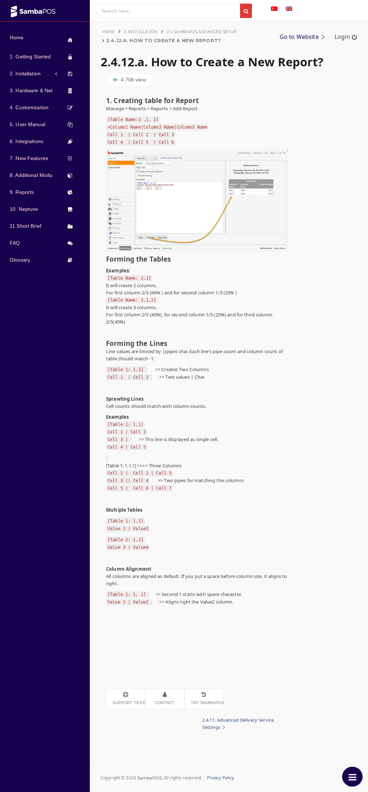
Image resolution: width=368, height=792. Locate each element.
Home (108, 31)
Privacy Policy (220, 777)
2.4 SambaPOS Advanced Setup (202, 31)
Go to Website (300, 37)
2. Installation (141, 31)
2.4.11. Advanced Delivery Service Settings (238, 723)
